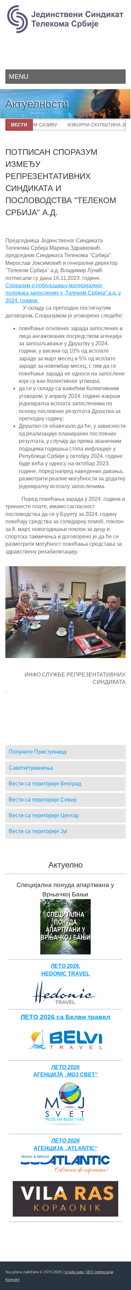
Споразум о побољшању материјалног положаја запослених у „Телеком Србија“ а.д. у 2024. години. (63, 293)
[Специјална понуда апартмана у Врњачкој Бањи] (65, 952)
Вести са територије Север (43, 800)
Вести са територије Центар (44, 815)
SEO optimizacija (99, 1272)
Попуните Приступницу (38, 752)
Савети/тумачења (31, 768)
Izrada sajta (74, 1272)
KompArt (12, 1280)
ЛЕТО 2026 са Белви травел (65, 1016)
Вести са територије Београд (45, 783)
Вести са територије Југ (38, 831)
